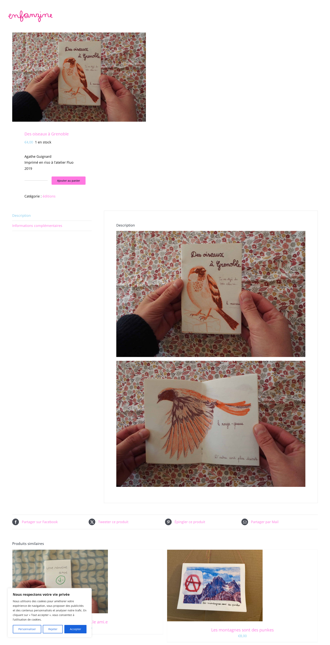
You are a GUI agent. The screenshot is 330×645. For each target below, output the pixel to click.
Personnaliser (27, 629)
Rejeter (52, 629)
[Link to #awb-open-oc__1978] (321, 7)
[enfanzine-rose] (31, 11)
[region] (50, 612)
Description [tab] (21, 215)
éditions (49, 196)
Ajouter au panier (68, 180)
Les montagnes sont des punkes (242, 630)
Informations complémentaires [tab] (37, 225)
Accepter (75, 629)
